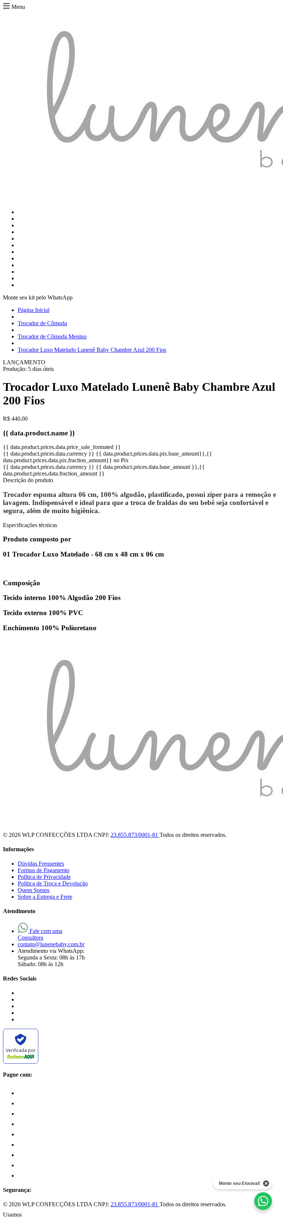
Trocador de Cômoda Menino (52, 336)
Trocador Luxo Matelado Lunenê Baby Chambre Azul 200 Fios (92, 350)
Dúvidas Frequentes (41, 863)
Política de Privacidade (44, 877)
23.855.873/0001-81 (135, 835)
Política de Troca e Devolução (53, 883)
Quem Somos (33, 890)
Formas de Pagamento (43, 870)
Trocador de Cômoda (42, 323)
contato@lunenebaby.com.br (51, 944)
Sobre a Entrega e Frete (45, 897)
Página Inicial (33, 310)
